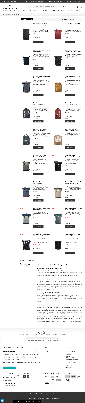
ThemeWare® (56, 398)
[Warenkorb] (81, 7)
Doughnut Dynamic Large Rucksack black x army (40, 24)
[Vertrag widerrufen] (22, 367)
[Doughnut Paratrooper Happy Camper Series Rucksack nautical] (26, 87)
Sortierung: (64, 19)
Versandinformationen (71, 362)
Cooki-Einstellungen (70, 351)
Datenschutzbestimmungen (36, 340)
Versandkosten (52, 393)
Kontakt (47, 351)
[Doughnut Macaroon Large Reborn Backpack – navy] (26, 113)
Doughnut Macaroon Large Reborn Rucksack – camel (72, 77)
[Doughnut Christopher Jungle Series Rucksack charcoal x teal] (58, 219)
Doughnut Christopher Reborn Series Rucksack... (40, 156)
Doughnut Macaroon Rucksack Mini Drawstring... (72, 130)
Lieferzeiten (68, 354)
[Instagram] (28, 376)
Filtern (24, 19)
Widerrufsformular (49, 353)
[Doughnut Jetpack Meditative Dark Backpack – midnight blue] (26, 60)
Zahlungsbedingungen (71, 365)
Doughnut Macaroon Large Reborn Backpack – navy (40, 103)
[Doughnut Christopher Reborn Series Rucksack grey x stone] (26, 166)
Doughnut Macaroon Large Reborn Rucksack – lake (40, 130)
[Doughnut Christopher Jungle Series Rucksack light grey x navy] (26, 219)
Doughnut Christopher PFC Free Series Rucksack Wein (72, 24)
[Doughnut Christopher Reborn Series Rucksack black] (58, 166)
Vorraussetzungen (42, 395)
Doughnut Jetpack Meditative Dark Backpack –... (41, 50)
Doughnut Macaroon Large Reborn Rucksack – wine (72, 103)
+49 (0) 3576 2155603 (9, 383)
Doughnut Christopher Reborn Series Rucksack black (73, 156)
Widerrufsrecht (69, 364)
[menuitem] (81, 7)
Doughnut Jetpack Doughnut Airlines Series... (73, 235)
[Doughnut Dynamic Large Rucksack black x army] (26, 34)
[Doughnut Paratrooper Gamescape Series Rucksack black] (58, 60)
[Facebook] (24, 376)
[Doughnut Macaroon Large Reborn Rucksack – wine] (58, 113)
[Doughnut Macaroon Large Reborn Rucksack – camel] (58, 87)
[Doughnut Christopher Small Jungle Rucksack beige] (58, 192)
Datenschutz (69, 367)
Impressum (68, 353)
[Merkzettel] (77, 7)
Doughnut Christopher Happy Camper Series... (41, 182)
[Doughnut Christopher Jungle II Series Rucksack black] (26, 245)
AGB (67, 350)
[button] (2, 400)
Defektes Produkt (49, 350)
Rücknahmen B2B (70, 357)
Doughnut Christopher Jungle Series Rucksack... (41, 209)
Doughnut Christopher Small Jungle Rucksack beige (73, 182)
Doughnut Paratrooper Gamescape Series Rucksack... (73, 50)
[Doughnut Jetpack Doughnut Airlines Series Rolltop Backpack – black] (58, 245)
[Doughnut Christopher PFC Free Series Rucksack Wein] (58, 34)
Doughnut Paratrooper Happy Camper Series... (41, 77)
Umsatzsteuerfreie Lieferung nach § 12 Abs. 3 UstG (74, 360)
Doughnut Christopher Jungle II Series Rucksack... (41, 235)
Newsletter (68, 356)
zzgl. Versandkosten (42, 396)
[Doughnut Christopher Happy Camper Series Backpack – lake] (26, 192)
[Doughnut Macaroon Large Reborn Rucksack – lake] (26, 140)
